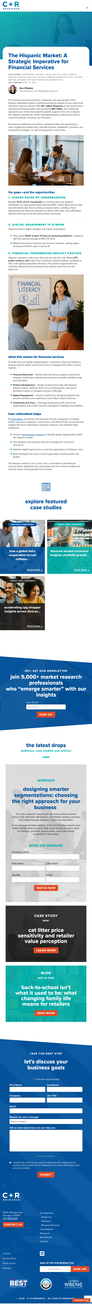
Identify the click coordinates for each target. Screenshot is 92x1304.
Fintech (41, 77)
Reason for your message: (25, 1117)
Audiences (46, 1217)
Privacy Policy (9, 1258)
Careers (7, 1253)
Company (16, 1096)
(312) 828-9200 (10, 1218)
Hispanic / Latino (43, 74)
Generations (28, 74)
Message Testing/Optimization (33, 80)
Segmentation (56, 80)
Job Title (52, 1096)
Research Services (50, 1225)
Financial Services (27, 77)
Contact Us (13, 1224)
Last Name (53, 1085)
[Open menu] (87, 7)
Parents (73, 74)
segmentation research (33, 434)
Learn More (46, 950)
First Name (16, 1085)
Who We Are (46, 1237)
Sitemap (7, 1268)
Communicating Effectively (60, 77)
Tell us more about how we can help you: (33, 1128)
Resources (45, 1233)
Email (13, 1106)
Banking (12, 77)
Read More (46, 1013)
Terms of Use (9, 1263)
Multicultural (60, 74)
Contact (44, 1241)
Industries (46, 1221)
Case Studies (46, 1229)
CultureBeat (17, 419)
